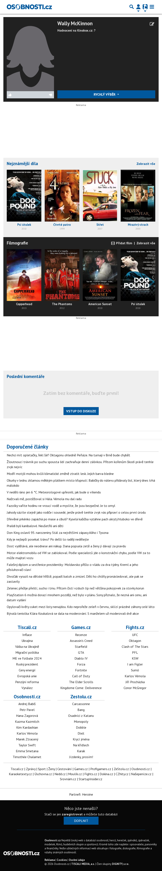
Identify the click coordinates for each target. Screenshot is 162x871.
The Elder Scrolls (81, 682)
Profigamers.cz (100, 769)
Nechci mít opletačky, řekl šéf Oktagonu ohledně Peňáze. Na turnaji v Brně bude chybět (68, 455)
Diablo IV (81, 658)
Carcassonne (81, 704)
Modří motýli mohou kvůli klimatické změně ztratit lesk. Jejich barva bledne (60, 474)
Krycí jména (81, 739)
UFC (135, 635)
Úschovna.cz (43, 774)
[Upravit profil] (152, 24)
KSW (135, 658)
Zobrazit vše (145, 164)
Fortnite (81, 670)
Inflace (27, 635)
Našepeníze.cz (141, 774)
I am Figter (135, 664)
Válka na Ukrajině (27, 646)
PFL (135, 652)
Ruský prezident (27, 664)
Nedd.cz (60, 774)
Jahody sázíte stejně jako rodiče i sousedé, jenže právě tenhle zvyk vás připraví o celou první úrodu (76, 512)
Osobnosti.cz (27, 696)
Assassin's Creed (81, 641)
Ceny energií (27, 670)
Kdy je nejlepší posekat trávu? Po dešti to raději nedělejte (48, 539)
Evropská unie (27, 676)
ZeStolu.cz (121, 769)
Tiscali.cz (27, 627)
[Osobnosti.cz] (29, 7)
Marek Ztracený (27, 739)
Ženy (51, 769)
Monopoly (81, 721)
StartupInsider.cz (90, 779)
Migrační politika (27, 652)
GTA (81, 652)
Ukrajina (27, 641)
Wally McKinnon (75, 23)
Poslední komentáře (26, 376)
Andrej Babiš (27, 704)
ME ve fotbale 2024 (27, 658)
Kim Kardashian (27, 727)
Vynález (27, 688)
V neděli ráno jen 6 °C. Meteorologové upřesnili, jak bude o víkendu (54, 492)
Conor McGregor (135, 688)
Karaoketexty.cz (20, 774)
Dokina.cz (106, 774)
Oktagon (135, 641)
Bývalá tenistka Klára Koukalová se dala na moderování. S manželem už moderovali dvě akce (73, 613)
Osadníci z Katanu (81, 715)
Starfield (81, 646)
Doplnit (81, 821)
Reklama (50, 860)
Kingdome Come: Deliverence (81, 688)
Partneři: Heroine (81, 794)
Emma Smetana (27, 751)
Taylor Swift (27, 745)
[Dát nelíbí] (42, 94)
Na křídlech (81, 745)
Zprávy (30, 769)
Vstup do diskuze (81, 411)
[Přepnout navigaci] (138, 7)
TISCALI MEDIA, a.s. (83, 864)
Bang (81, 710)
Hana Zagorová (27, 715)
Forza (81, 664)
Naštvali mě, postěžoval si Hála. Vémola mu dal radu (44, 499)
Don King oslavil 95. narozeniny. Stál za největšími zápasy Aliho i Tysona (57, 532)
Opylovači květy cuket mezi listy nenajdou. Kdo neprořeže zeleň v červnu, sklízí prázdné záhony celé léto (81, 607)
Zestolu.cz (81, 696)
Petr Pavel (27, 710)
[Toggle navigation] (151, 7)
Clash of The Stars (135, 646)
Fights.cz (135, 627)
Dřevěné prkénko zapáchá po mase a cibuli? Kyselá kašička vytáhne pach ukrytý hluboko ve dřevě (75, 519)
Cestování (64, 769)
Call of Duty (81, 676)
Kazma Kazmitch (27, 721)
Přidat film (123, 243)
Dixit (81, 733)
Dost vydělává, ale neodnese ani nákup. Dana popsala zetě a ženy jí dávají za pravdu (66, 546)
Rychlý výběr (105, 94)
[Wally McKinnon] (30, 55)
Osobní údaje (77, 860)
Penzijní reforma (27, 682)
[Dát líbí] (19, 94)
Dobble (81, 727)
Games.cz (81, 627)
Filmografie (17, 243)
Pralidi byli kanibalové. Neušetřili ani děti (35, 526)
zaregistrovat (72, 814)
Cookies (62, 860)
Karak (81, 751)
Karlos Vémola (135, 676)
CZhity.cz (122, 774)
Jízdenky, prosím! (81, 757)
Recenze (81, 635)
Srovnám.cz (68, 779)
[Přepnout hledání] (131, 7)
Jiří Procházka (135, 682)
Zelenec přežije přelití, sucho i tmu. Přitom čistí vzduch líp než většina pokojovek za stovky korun (75, 588)
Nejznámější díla (22, 163)
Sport (42, 769)
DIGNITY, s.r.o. (120, 864)
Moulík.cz (75, 774)
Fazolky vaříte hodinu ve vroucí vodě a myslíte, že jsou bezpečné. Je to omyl (61, 506)
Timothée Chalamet (27, 757)
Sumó (135, 670)
